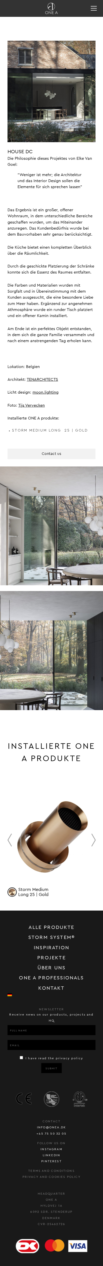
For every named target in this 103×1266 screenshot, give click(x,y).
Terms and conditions (51, 1170)
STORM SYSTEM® (51, 937)
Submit (51, 1068)
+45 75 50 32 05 (51, 1133)
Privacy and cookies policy (51, 1176)
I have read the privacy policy (53, 1058)
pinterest (51, 1161)
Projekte (51, 957)
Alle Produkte (51, 927)
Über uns (52, 967)
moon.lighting (45, 392)
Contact (51, 1121)
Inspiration (51, 947)
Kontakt (51, 988)
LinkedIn (51, 1155)
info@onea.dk (51, 1127)
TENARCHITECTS (42, 380)
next (93, 840)
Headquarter (52, 1193)
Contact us (51, 454)
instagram (51, 1149)
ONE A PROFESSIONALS (51, 977)
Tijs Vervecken (31, 405)
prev (9, 840)
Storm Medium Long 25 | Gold (50, 430)
